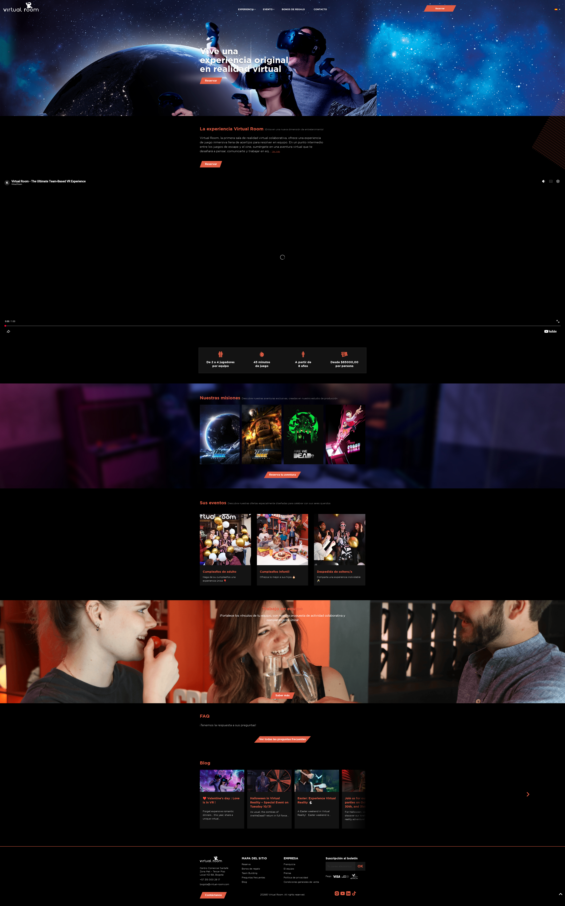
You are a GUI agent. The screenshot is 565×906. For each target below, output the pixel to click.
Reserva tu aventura (282, 474)
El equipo (289, 869)
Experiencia (246, 9)
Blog (244, 882)
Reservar (440, 8)
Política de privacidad (296, 877)
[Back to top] (561, 894)
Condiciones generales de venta (301, 882)
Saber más (282, 695)
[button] (557, 8)
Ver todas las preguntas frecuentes (282, 739)
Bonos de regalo (293, 9)
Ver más (276, 151)
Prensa (287, 873)
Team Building (249, 873)
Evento (268, 9)
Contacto (320, 9)
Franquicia (289, 864)
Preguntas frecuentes (253, 877)
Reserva (246, 864)
